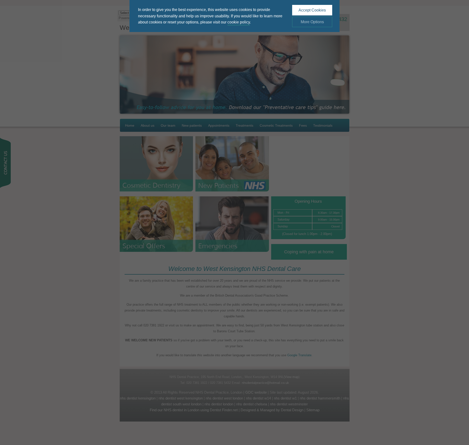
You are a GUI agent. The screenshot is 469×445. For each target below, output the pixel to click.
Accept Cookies (312, 10)
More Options (312, 22)
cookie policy (238, 22)
